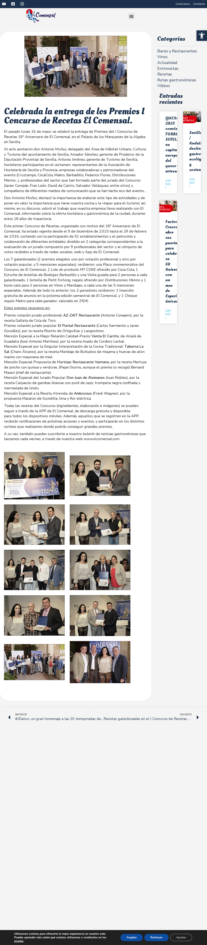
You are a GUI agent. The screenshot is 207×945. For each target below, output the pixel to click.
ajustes (18, 941)
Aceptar (132, 937)
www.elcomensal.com (101, 438)
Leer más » (168, 184)
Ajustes (181, 937)
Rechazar (156, 937)
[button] (201, 35)
